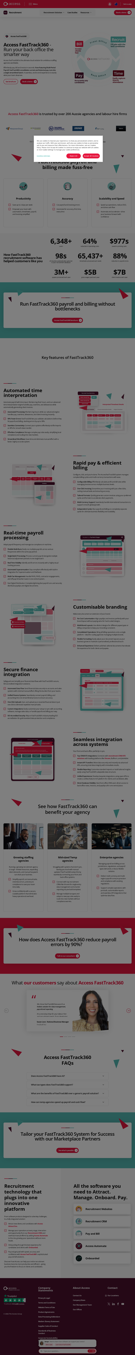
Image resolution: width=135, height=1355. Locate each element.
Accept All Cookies (91, 156)
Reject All (73, 156)
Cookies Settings (43, 156)
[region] (68, 148)
